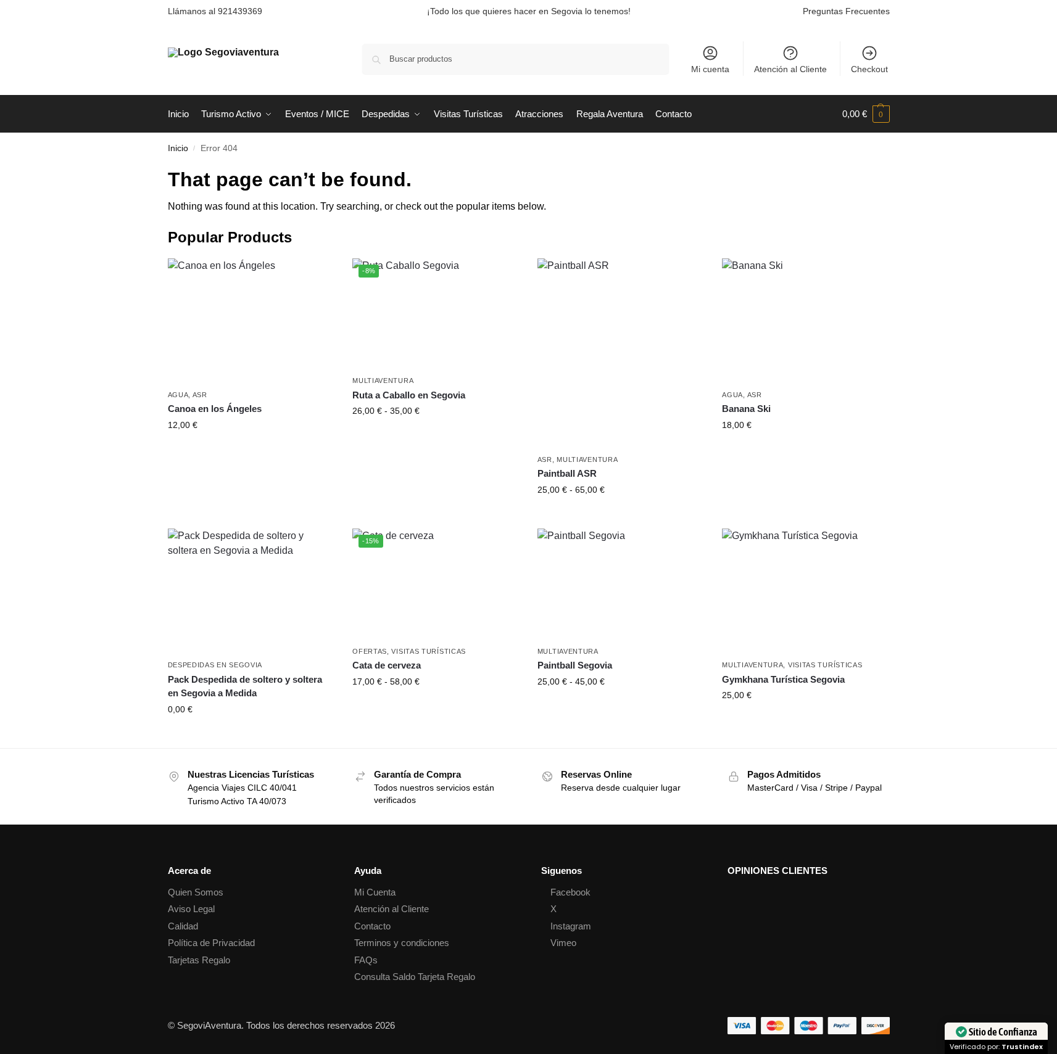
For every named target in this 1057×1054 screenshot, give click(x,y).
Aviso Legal (191, 909)
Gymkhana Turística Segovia (783, 679)
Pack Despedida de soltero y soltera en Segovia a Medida (245, 686)
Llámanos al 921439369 (215, 11)
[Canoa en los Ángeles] (251, 320)
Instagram (570, 926)
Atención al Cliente (790, 69)
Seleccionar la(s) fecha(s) (250, 451)
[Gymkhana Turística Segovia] (805, 591)
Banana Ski (746, 408)
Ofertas (369, 651)
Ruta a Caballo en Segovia (408, 395)
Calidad (183, 926)
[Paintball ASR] (620, 353)
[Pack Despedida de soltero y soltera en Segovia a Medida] (251, 591)
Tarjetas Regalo (199, 960)
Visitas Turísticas (428, 651)
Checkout (869, 69)
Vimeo (563, 942)
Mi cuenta (710, 69)
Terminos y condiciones (401, 942)
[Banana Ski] (805, 320)
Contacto (372, 926)
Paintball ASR (567, 473)
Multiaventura (382, 380)
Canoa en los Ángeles (215, 408)
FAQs (366, 960)
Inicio (178, 148)
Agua (178, 394)
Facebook (570, 892)
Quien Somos (195, 892)
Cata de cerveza (386, 665)
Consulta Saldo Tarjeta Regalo (414, 976)
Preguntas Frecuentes (846, 11)
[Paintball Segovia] (620, 584)
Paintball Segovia (574, 665)
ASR (200, 394)
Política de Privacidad (211, 942)
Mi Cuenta (375, 892)
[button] (866, 114)
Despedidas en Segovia (215, 665)
